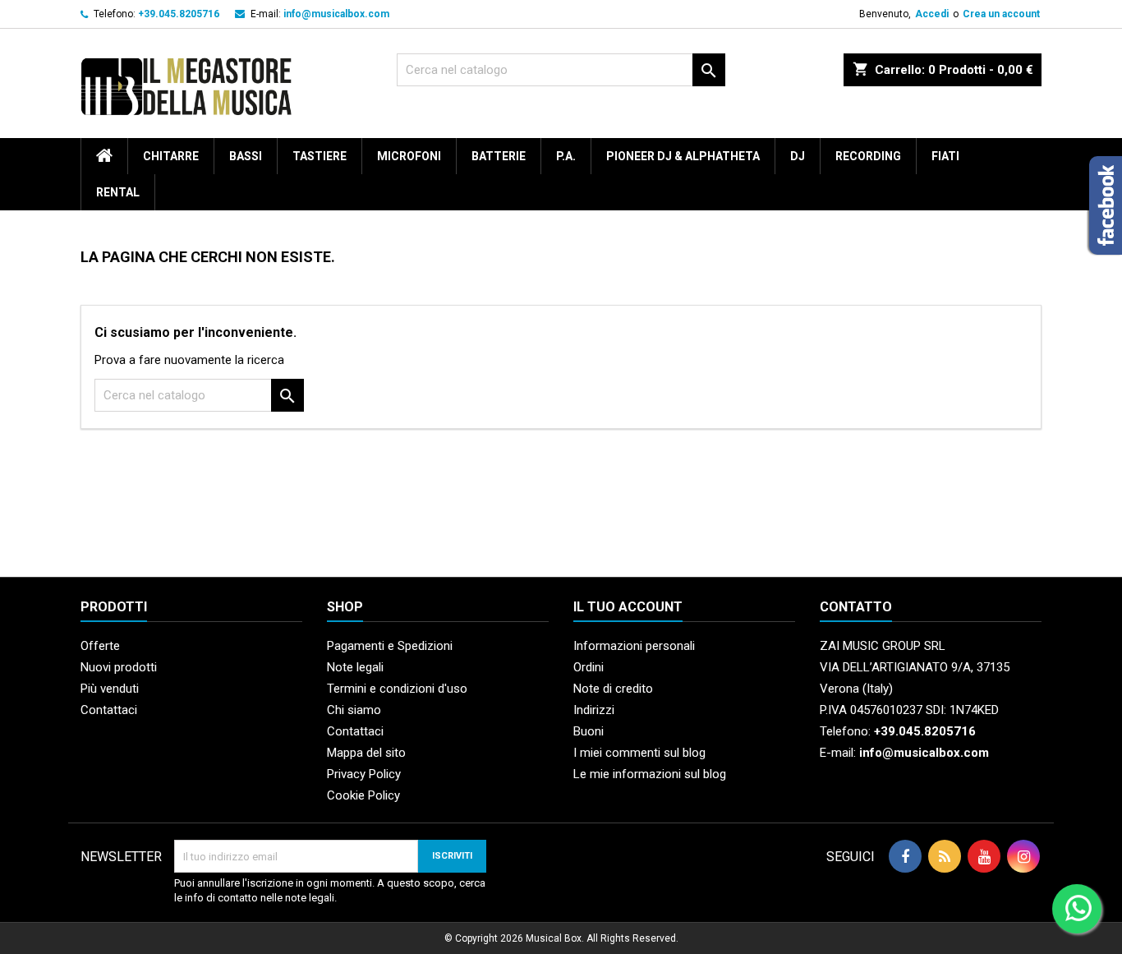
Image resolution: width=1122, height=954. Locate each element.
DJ (797, 156)
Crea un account (1001, 14)
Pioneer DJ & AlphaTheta (683, 156)
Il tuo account (628, 607)
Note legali (355, 667)
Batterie (498, 156)
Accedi (932, 14)
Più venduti (109, 688)
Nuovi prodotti (118, 667)
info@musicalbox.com (336, 14)
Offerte (100, 645)
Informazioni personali (634, 645)
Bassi (245, 156)
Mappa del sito (366, 752)
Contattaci (108, 710)
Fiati (945, 156)
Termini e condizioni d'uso (397, 688)
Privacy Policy (364, 774)
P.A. (566, 156)
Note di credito (613, 688)
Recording (868, 156)
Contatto (856, 607)
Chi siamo (354, 710)
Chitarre (171, 156)
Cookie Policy (363, 795)
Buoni (588, 731)
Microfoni (409, 156)
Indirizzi (593, 710)
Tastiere (319, 156)
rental (118, 192)
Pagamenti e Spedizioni (390, 645)
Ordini (588, 667)
